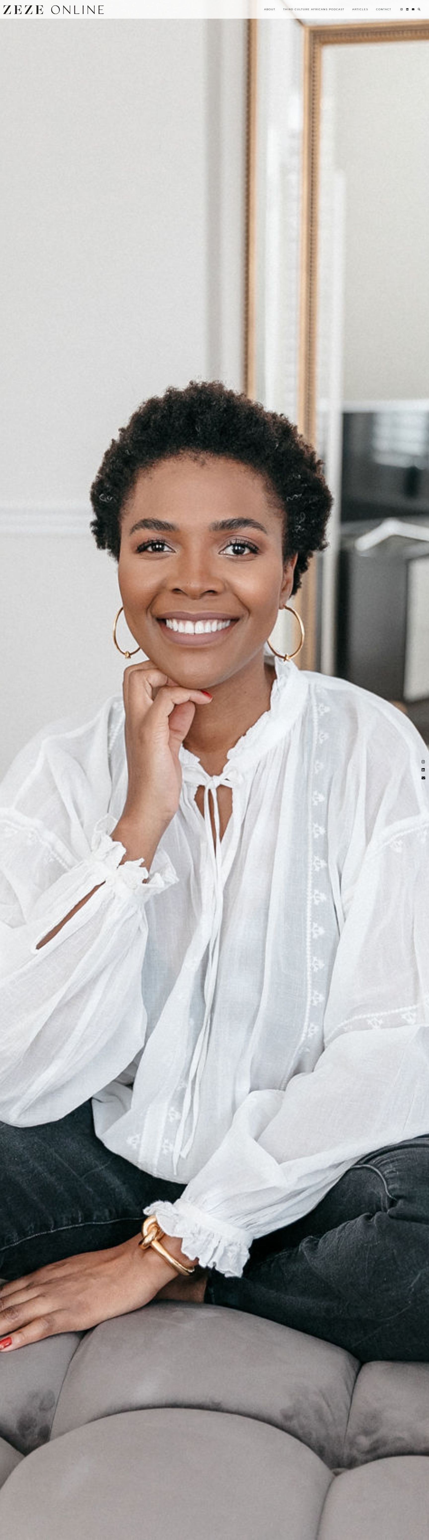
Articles (360, 9)
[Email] (413, 9)
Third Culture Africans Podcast (313, 9)
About (269, 9)
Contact (383, 9)
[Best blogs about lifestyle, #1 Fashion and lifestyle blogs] (53, 10)
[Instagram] (401, 9)
